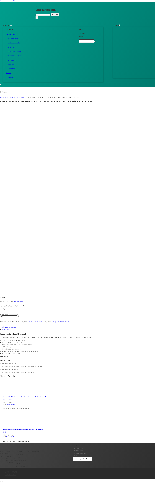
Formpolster (10, 47)
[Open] (0, 84)
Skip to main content (6, 1)
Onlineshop (6, 25)
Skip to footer (17, 1)
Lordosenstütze (21, 97)
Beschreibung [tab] (6, 326)
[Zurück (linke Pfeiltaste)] (0, 481)
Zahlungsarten (78, 448)
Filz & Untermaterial (14, 43)
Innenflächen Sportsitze (15, 51)
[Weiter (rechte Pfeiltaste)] (2, 481)
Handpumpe (56, 322)
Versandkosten (18, 301)
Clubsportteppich (13, 38)
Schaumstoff (12, 64)
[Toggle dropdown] (11, 25)
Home (2, 97)
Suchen (55, 14)
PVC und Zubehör (11, 60)
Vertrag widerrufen (82, 459)
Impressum (10, 474)
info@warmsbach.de (22, 467)
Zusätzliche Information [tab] (9, 327)
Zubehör (10, 77)
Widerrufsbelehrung (80, 453)
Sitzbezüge (11, 68)
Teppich (8, 73)
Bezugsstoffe (10, 34)
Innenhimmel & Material (15, 56)
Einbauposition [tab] (6, 329)
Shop (6, 97)
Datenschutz (11, 472)
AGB (75, 455)
